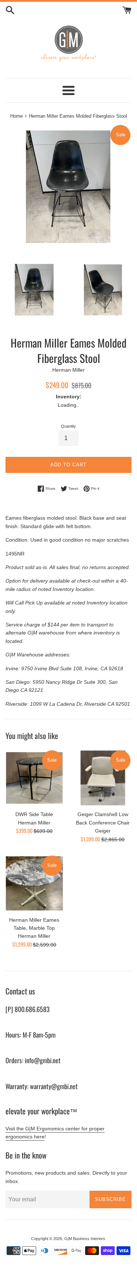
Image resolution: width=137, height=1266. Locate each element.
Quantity (68, 426)
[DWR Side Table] (34, 778)
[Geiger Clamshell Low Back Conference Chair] (103, 778)
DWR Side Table (34, 814)
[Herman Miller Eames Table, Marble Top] (34, 883)
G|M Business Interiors (84, 1238)
